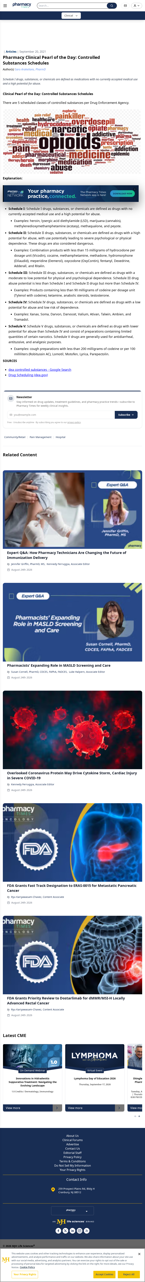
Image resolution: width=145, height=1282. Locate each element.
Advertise (72, 1144)
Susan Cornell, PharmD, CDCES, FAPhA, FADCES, (39, 671)
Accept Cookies (104, 1274)
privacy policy (74, 422)
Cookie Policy (27, 1267)
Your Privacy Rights (72, 1170)
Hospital (60, 437)
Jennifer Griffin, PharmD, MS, (28, 564)
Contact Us (72, 1148)
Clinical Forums (72, 1140)
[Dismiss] (135, 189)
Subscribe (124, 414)
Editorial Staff (72, 1153)
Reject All (128, 1274)
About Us (72, 1136)
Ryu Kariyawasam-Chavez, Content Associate (37, 897)
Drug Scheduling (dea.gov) (28, 375)
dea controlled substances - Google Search (39, 369)
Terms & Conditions (72, 1161)
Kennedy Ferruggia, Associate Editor (68, 564)
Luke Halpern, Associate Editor (87, 671)
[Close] (139, 1254)
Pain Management (40, 437)
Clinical (68, 15)
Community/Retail (14, 437)
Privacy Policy (72, 1157)
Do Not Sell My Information (72, 1165)
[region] (72, 1265)
